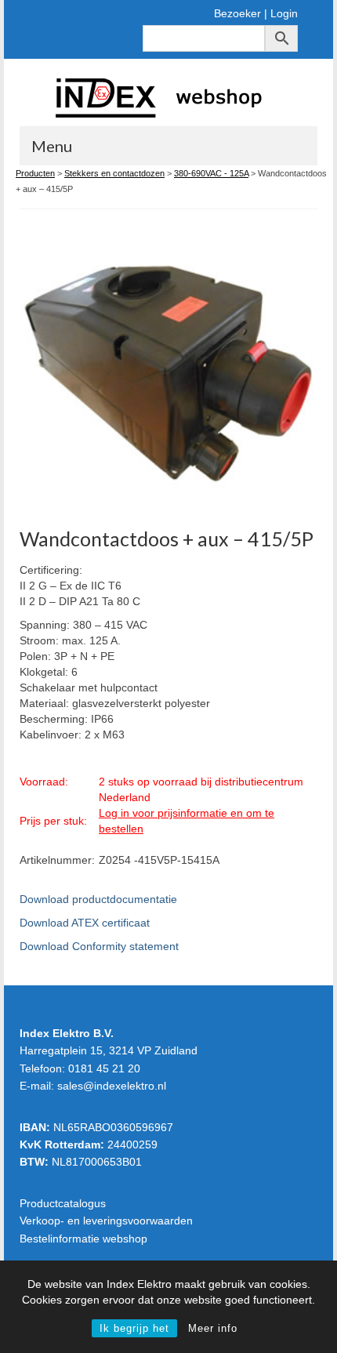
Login (284, 13)
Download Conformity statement (99, 946)
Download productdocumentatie (98, 899)
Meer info (212, 1328)
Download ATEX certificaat (85, 922)
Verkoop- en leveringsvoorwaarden (106, 1220)
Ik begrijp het (134, 1328)
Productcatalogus (63, 1203)
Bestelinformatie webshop (83, 1238)
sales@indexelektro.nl (111, 1085)
